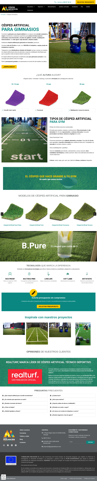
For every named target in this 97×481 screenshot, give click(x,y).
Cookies (4, 478)
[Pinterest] (15, 445)
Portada (3, 14)
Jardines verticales (64, 6)
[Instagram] (4, 445)
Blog (21, 439)
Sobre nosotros (25, 430)
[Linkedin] (11, 445)
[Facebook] (8, 445)
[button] (2, 214)
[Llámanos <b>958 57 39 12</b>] (55, 2)
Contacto (23, 442)
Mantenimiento (52, 6)
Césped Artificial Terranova (36, 225)
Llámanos (64, 2)
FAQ (82, 6)
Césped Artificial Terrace (60, 225)
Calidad (88, 6)
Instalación (75, 6)
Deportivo (40, 6)
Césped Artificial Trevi (12, 225)
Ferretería (23, 433)
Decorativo (30, 6)
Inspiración (30, 10)
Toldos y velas (24, 436)
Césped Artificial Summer (85, 225)
